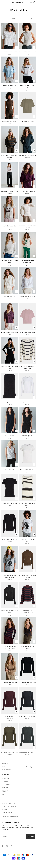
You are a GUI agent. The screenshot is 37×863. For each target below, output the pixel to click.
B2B (3, 794)
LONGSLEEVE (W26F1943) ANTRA (27, 155)
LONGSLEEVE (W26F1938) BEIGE (9, 191)
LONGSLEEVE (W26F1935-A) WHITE (27, 297)
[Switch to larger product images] (31, 18)
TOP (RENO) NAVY (9, 436)
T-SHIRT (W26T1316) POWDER (27, 332)
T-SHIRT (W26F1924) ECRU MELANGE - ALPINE (27, 261)
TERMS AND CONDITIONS (10, 816)
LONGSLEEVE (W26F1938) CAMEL (9, 682)
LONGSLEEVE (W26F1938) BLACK (27, 682)
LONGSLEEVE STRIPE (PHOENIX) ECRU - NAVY (27, 367)
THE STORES (6, 784)
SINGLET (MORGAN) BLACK (10, 402)
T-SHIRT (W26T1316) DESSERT (27, 121)
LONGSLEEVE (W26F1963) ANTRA (27, 752)
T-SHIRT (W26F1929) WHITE (10, 52)
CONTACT (5, 788)
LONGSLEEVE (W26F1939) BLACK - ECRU (9, 367)
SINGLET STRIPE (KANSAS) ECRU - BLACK (27, 504)
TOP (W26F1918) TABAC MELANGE (9, 121)
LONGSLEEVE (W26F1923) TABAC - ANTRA (27, 647)
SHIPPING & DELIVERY (9, 806)
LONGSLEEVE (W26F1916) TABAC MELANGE (27, 576)
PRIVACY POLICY (7, 813)
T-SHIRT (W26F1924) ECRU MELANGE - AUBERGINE (9, 226)
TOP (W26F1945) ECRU (9, 296)
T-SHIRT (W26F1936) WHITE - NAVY (27, 86)
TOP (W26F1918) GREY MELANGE (27, 52)
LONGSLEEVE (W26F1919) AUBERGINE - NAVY (27, 611)
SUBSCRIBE (30, 836)
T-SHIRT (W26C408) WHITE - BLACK (27, 540)
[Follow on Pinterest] (11, 846)
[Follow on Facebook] (2, 846)
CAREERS (5, 781)
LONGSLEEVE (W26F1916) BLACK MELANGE (9, 611)
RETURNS (5, 810)
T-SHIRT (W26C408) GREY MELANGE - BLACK (9, 576)
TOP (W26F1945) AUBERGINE (27, 191)
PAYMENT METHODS (8, 803)
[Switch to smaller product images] (34, 18)
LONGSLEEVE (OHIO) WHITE (27, 402)
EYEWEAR (5, 791)
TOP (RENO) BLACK (27, 436)
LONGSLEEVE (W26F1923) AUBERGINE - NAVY (9, 647)
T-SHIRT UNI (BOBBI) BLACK (9, 503)
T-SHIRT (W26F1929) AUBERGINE (9, 332)
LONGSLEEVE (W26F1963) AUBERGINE (9, 717)
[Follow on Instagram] (7, 846)
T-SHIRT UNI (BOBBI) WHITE (27, 469)
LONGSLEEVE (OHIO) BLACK (9, 539)
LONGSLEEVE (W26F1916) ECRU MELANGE (9, 261)
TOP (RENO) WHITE (10, 469)
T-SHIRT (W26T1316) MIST (9, 86)
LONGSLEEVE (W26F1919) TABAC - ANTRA (9, 156)
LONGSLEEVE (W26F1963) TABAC (9, 752)
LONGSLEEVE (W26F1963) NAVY (27, 716)
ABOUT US (5, 778)
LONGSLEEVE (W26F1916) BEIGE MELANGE (27, 226)
